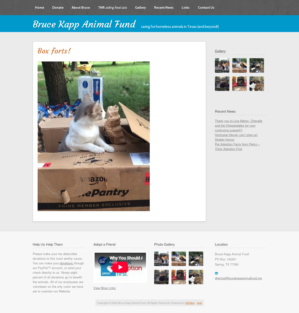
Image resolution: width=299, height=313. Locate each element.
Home (39, 7)
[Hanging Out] (196, 283)
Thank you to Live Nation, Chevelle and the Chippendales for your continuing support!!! (238, 125)
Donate (58, 7)
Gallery (140, 7)
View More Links (104, 288)
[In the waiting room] (178, 283)
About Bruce (81, 7)
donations (67, 263)
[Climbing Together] (161, 283)
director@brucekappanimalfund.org (238, 278)
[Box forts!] (178, 265)
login (199, 303)
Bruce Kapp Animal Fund (84, 24)
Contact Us (206, 7)
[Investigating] (161, 265)
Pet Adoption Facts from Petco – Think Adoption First (237, 146)
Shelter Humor (224, 139)
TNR (112, 7)
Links (186, 7)
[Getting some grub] (196, 265)
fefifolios (190, 303)
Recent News (164, 7)
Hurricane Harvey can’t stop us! (236, 135)
